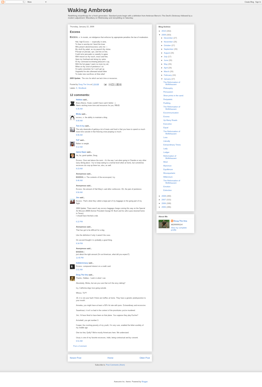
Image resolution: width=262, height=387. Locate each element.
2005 (164, 207)
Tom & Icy (80, 126)
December (168, 38)
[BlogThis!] (112, 84)
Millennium (168, 177)
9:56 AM (79, 192)
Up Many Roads (170, 120)
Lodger (166, 152)
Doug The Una (82, 275)
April (166, 68)
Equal (165, 127)
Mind (165, 162)
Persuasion (168, 92)
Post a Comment (80, 346)
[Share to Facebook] (117, 84)
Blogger (145, 382)
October (167, 45)
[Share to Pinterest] (120, 84)
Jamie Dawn (81, 152)
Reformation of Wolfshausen (170, 157)
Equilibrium (168, 169)
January (167, 79)
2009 (164, 35)
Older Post (145, 358)
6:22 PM (79, 222)
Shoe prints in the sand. (173, 95)
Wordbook (82, 88)
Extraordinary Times (172, 145)
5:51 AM (79, 270)
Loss (165, 137)
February (168, 75)
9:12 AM (79, 147)
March (167, 71)
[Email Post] (105, 84)
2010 (164, 31)
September (169, 49)
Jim (77, 197)
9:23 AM (79, 169)
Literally (166, 141)
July (166, 56)
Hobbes (79, 100)
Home (110, 358)
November (168, 42)
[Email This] (110, 84)
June (166, 60)
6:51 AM (79, 341)
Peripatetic (167, 99)
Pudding (166, 103)
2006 (164, 203)
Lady (165, 148)
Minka (78, 114)
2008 (164, 196)
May (166, 64)
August (167, 53)
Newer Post (75, 358)
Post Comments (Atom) (115, 365)
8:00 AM (79, 121)
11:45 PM (80, 258)
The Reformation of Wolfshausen (171, 83)
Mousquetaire (169, 173)
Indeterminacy (82, 263)
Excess (166, 116)
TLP (77, 140)
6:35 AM (79, 109)
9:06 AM (79, 135)
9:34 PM (79, 243)
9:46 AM (79, 180)
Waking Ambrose (90, 10)
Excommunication (171, 113)
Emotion (166, 186)
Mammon (167, 166)
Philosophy (168, 88)
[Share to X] (115, 84)
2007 (164, 200)
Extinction (167, 190)
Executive (167, 124)
